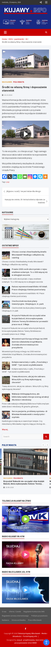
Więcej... (5, 430)
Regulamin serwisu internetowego (15, 616)
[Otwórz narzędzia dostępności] (46, 642)
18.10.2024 (8, 95)
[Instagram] (30, 176)
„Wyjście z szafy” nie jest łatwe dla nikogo (23, 191)
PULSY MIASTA (9, 445)
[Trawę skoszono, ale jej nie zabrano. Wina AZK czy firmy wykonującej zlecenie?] (6, 380)
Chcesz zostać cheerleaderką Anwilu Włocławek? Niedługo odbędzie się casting (29, 255)
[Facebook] (4, 176)
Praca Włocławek (35, 620)
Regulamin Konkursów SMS (34, 611)
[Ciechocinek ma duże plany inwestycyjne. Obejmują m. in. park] (6, 305)
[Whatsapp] (20, 176)
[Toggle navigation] (5, 32)
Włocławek (7, 82)
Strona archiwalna (19, 620)
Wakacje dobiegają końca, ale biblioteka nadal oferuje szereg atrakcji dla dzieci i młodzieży (30, 397)
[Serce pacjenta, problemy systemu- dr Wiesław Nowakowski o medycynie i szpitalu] (6, 415)
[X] (9, 176)
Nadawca (5, 620)
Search (46, 437)
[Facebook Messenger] (35, 176)
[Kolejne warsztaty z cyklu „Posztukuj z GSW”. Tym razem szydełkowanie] (6, 366)
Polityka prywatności (39, 616)
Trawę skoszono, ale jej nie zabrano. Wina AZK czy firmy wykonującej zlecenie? (29, 379)
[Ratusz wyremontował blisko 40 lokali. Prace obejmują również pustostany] (6, 290)
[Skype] (40, 176)
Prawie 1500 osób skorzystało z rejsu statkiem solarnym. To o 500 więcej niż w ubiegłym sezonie (29, 272)
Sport (26, 478)
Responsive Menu (40, 2)
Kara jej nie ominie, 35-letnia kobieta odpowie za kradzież (25, 201)
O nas (4, 611)
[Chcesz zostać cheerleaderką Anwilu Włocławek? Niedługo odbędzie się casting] (6, 255)
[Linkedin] (14, 176)
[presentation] (43, 445)
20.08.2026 (9, 487)
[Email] (25, 176)
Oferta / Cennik (15, 611)
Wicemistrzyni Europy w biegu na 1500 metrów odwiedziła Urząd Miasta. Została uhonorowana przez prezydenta (25, 484)
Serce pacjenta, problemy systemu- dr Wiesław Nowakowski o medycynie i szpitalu (29, 414)
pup (7, 182)
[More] (45, 176)
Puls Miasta (18, 82)
